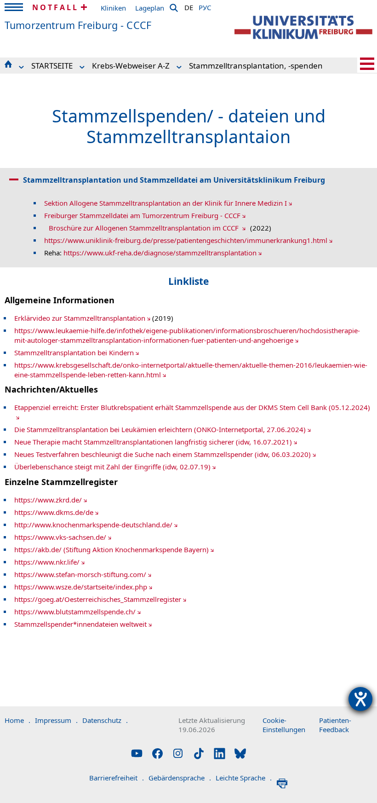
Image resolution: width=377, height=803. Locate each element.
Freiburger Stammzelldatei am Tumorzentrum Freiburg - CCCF (142, 215)
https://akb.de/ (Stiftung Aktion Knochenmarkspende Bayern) (111, 549)
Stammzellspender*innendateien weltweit (80, 624)
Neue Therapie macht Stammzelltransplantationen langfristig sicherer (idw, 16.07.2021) (153, 441)
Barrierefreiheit (116, 777)
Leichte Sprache (244, 777)
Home (17, 720)
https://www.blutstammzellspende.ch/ (75, 611)
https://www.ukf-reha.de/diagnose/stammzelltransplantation (160, 252)
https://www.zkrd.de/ (48, 499)
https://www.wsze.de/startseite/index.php (80, 586)
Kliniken (113, 7)
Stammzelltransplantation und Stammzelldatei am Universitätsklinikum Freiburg (174, 180)
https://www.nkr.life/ (47, 561)
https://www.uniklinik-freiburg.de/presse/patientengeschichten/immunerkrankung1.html (185, 240)
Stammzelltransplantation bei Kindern (74, 352)
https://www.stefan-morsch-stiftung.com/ (80, 574)
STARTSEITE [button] (52, 65)
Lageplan (149, 7)
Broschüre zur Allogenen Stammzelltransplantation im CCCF (144, 227)
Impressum (56, 720)
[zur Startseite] (303, 27)
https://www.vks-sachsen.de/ (60, 537)
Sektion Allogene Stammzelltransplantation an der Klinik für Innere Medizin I (165, 203)
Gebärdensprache (180, 777)
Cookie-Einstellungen (284, 725)
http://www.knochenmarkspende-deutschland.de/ (93, 524)
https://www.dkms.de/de (53, 512)
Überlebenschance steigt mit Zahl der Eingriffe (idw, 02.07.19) (112, 466)
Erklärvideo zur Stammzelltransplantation (79, 318)
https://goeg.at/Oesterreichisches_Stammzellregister (97, 599)
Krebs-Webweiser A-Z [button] (131, 65)
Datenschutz (105, 720)
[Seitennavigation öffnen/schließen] (367, 64)
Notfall (55, 7)
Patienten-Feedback (335, 725)
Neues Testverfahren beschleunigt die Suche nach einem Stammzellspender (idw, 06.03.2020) (162, 454)
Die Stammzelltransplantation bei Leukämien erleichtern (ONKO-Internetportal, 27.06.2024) (160, 429)
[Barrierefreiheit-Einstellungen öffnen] (360, 699)
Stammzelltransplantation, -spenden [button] (256, 65)
